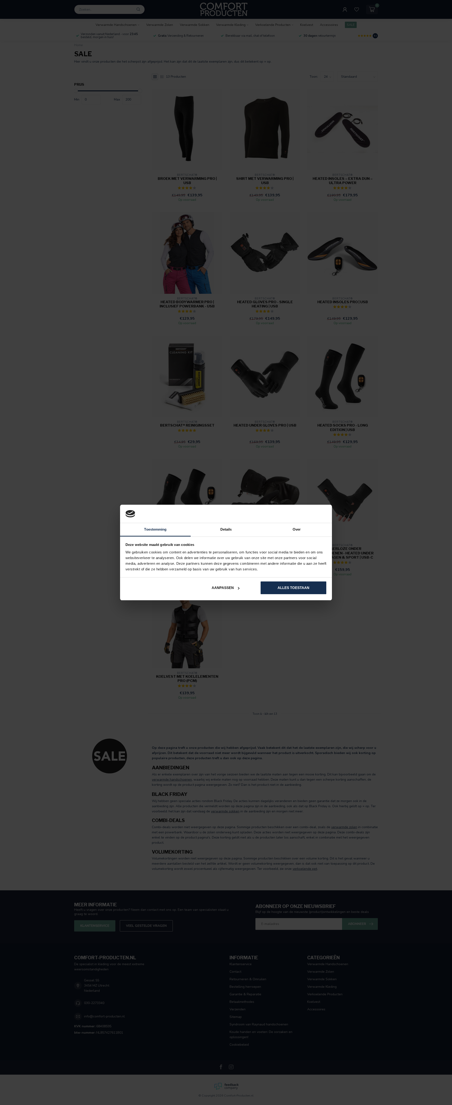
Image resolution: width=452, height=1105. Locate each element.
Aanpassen (223, 588)
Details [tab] (226, 529)
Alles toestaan (293, 588)
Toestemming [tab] (155, 529)
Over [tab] (297, 529)
